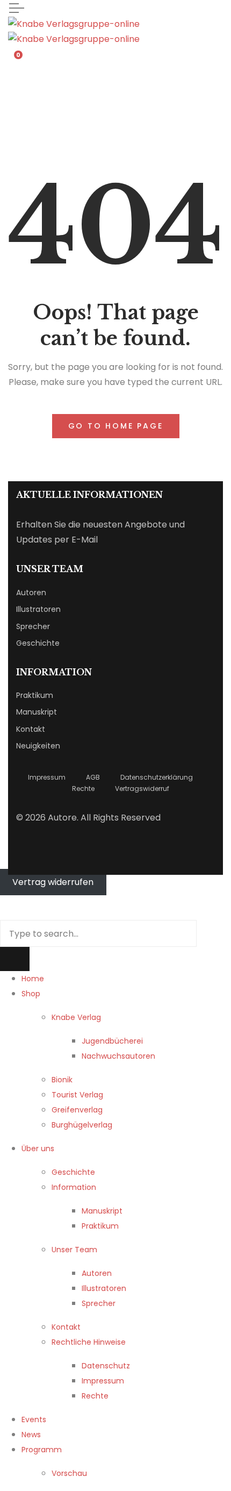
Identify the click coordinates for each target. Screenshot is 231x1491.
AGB (93, 777)
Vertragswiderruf (142, 788)
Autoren (31, 592)
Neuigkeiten (38, 745)
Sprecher (33, 626)
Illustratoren (38, 609)
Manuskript (36, 712)
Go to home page (115, 425)
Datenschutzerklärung (156, 777)
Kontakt (30, 729)
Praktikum (34, 695)
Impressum (47, 777)
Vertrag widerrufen (52, 882)
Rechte (83, 788)
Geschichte (38, 643)
